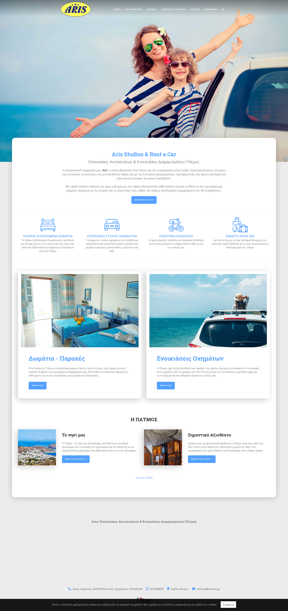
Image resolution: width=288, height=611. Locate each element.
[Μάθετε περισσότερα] (37, 447)
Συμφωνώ (228, 604)
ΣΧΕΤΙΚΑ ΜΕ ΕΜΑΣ (133, 9)
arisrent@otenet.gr (208, 589)
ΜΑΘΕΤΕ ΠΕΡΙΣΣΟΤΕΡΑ (144, 200)
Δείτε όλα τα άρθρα (144, 478)
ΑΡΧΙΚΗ (117, 9)
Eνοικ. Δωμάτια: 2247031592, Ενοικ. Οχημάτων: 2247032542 (108, 589)
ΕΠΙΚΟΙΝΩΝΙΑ (210, 9)
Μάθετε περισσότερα (74, 459)
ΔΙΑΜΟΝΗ (151, 9)
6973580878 (156, 589)
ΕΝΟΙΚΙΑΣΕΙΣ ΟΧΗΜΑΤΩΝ (174, 9)
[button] (21, 81)
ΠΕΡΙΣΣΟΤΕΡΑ (37, 385)
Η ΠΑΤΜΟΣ (195, 9)
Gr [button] (222, 9)
